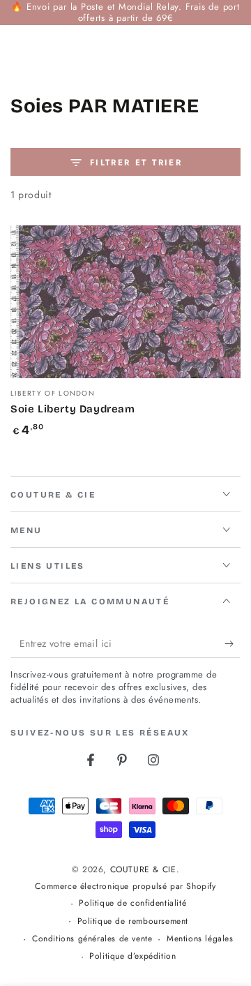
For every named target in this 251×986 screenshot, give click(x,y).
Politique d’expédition (132, 956)
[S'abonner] (233, 644)
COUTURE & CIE (143, 869)
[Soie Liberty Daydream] (125, 302)
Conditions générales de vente (92, 939)
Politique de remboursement (133, 921)
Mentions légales (200, 939)
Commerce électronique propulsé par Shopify (125, 886)
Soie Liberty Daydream (72, 409)
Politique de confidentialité (132, 903)
